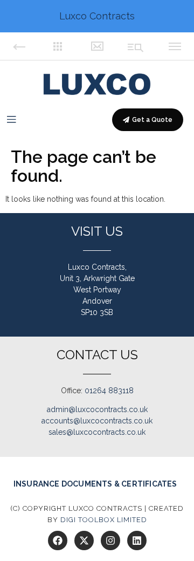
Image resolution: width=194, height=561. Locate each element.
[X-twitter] (84, 540)
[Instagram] (110, 540)
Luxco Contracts (97, 16)
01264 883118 (109, 390)
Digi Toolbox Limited (103, 520)
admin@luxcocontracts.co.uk (97, 409)
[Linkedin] (137, 540)
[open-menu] (11, 120)
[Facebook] (57, 540)
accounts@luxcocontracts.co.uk (97, 420)
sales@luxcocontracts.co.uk (97, 432)
